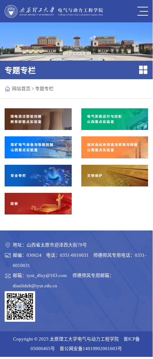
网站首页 (21, 88)
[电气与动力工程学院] (54, 11)
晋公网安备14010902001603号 (91, 348)
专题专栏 (44, 88)
